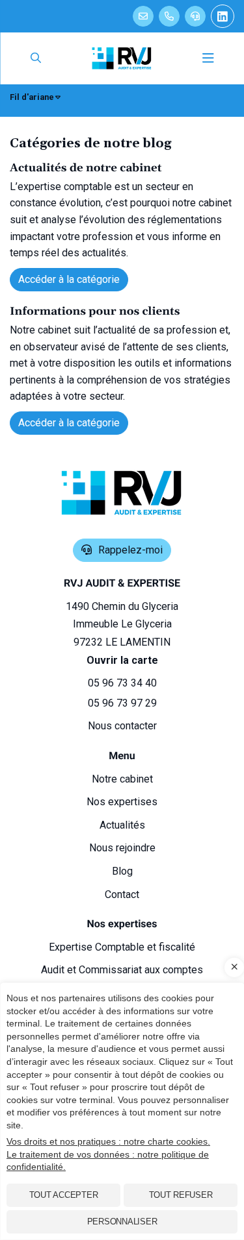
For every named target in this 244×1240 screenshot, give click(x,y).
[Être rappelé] (195, 16)
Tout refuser (181, 1195)
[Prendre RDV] (143, 16)
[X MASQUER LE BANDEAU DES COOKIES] (234, 967)
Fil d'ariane (32, 97)
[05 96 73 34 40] (169, 16)
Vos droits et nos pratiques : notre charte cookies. (108, 1141)
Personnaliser (122, 1221)
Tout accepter (63, 1195)
